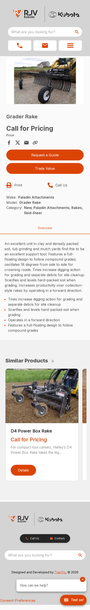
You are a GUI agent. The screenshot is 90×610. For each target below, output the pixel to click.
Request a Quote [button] (45, 155)
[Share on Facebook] (9, 142)
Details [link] (23, 470)
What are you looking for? (33, 32)
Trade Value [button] (45, 168)
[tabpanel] (45, 81)
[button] (19, 45)
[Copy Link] (35, 142)
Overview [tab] (45, 228)
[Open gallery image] (45, 81)
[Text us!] (73, 600)
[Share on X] (17, 142)
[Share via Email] (26, 142)
